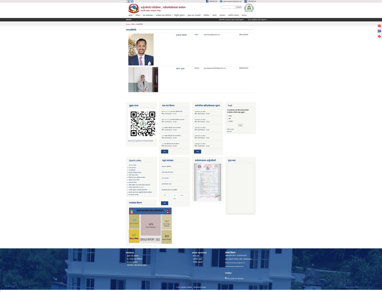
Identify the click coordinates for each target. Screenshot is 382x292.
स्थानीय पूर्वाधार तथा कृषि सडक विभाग (138, 190)
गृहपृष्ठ (131, 15)
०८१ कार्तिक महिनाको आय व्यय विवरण (171, 127)
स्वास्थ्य (244, 15)
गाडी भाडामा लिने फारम (167, 172)
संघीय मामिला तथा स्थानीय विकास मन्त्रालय (139, 185)
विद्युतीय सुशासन (179, 15)
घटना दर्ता (196, 256)
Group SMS (132, 165)
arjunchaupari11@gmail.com (237, 262)
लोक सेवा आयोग (133, 182)
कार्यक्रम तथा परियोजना (163, 15)
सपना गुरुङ (180, 68)
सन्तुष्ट (230, 116)
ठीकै (230, 118)
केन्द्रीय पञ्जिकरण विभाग (135, 172)
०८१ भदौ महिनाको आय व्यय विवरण (170, 144)
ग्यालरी (214, 15)
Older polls (230, 129)
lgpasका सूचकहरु (166, 166)
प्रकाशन (222, 15)
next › (182, 195)
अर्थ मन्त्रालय (132, 170)
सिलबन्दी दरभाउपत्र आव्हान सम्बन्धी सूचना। (219, 20)
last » (175, 198)
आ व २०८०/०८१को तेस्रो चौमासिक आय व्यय (173, 119)
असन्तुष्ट (231, 121)
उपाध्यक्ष (196, 68)
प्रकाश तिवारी (181, 35)
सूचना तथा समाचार (133, 256)
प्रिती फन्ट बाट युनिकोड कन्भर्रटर (137, 177)
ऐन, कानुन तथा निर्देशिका (134, 259)
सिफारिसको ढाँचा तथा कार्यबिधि (169, 190)
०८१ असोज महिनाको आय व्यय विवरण (171, 135)
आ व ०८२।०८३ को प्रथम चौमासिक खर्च (172, 111)
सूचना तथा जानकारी (194, 15)
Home (128, 24)
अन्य (165, 151)
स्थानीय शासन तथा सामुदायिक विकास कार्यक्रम (140, 192)
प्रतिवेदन (206, 15)
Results (229, 131)
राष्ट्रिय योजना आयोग (134, 180)
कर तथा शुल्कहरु (132, 262)
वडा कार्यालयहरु (148, 15)
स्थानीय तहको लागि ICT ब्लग (136, 187)
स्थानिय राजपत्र (233, 15)
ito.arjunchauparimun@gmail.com (234, 266)
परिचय (138, 15)
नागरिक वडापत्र (198, 262)
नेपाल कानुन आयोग (133, 175)
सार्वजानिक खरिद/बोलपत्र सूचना (137, 265)
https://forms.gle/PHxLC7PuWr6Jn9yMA (140, 141)
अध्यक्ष (196, 34)
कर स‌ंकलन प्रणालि (133, 194)
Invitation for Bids (200, 111)
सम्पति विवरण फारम (166, 184)
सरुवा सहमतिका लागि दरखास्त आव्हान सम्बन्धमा (249, 20)
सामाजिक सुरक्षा (197, 259)
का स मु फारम (165, 178)
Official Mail (132, 167)
